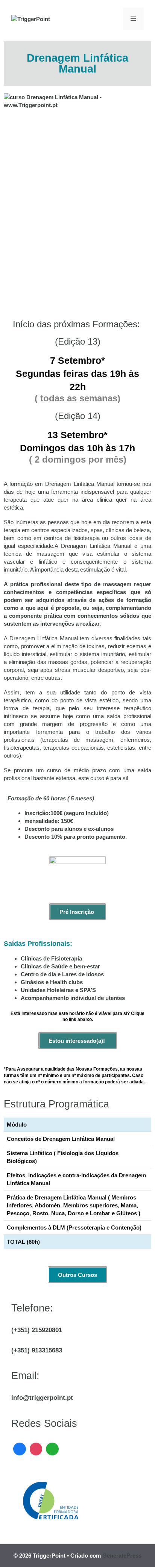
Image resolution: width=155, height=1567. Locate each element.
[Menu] (133, 19)
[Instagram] (36, 1448)
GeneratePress (121, 1555)
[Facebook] (19, 1448)
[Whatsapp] (52, 1448)
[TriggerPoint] (30, 18)
